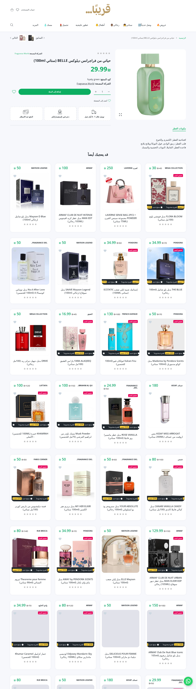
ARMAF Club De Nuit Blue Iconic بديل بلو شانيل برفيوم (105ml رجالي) (165, 655)
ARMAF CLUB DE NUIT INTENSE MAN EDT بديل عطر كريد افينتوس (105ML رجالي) (75, 218)
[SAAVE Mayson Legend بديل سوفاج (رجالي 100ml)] (75, 266)
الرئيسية (182, 37)
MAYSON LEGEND (39, 168)
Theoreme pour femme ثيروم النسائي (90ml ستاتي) (30, 581)
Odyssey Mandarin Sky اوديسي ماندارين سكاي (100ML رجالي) (75, 655)
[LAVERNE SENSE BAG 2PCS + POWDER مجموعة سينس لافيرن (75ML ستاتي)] (120, 191)
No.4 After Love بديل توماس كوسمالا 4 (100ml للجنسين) (30, 291)
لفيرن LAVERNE (131, 168)
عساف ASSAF (177, 386)
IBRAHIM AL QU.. (84, 386)
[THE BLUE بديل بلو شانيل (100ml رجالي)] (166, 266)
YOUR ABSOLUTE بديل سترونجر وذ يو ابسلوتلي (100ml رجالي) (120, 508)
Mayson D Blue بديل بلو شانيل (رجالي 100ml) (30, 218)
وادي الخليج (43, 605)
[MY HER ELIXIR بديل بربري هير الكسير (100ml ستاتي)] (75, 482)
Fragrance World (22, 53)
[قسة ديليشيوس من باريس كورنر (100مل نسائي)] (30, 482)
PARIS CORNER (40, 459)
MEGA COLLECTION (174, 168)
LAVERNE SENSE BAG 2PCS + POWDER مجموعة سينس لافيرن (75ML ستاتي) (121, 218)
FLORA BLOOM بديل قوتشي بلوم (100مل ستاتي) (165, 218)
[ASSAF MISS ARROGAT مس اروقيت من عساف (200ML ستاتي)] (166, 408)
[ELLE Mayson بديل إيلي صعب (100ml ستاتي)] (120, 554)
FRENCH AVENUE (130, 314)
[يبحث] (11, 25)
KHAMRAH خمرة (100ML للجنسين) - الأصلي (30, 435)
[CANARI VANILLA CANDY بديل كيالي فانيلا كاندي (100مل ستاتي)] (166, 482)
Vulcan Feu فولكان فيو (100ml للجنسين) (120, 362)
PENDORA (178, 243)
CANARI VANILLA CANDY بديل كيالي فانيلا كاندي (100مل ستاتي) (165, 508)
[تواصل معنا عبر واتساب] (188, 681)
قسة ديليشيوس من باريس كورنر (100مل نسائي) (30, 508)
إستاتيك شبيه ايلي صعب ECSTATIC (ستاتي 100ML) (121, 291)
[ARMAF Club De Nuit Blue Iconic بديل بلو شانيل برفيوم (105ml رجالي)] (166, 628)
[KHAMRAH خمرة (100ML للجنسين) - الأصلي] (30, 408)
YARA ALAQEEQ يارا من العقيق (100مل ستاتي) (75, 362)
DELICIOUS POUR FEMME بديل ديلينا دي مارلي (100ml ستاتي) (120, 655)
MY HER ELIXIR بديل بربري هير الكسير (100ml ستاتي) (75, 508)
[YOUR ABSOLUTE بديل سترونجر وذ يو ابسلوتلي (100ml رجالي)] (120, 482)
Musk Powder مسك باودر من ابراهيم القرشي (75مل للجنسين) (75, 435)
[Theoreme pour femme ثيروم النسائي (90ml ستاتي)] (30, 554)
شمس (180, 459)
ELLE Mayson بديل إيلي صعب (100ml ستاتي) (120, 581)
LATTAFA (43, 386)
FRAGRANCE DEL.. (39, 243)
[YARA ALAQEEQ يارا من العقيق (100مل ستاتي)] (75, 337)
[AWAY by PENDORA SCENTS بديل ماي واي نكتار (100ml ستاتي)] (75, 554)
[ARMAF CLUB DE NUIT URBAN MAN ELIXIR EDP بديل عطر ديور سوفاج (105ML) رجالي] (166, 554)
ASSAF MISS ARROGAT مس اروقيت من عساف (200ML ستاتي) (166, 435)
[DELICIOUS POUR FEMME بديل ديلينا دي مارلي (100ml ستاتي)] (120, 628)
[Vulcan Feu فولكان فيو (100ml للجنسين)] (120, 337)
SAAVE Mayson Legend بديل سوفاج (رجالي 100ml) (75, 291)
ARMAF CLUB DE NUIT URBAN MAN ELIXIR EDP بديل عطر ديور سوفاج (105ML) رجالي (165, 580)
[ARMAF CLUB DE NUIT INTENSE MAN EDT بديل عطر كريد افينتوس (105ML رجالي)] (75, 191)
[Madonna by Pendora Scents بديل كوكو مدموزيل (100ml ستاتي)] (166, 337)
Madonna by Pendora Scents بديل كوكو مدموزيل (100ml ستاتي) (166, 362)
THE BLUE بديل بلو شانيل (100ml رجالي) (165, 291)
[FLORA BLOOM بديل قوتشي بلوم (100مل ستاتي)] (166, 191)
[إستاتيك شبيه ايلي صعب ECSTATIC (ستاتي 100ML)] (120, 266)
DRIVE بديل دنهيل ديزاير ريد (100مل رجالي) (30, 362)
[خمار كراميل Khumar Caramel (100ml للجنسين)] (30, 628)
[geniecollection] (98, 10)
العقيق (89, 314)
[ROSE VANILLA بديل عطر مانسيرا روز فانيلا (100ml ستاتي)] (120, 411)
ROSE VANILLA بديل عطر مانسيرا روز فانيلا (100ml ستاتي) (120, 436)
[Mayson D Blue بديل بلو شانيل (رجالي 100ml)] (30, 191)
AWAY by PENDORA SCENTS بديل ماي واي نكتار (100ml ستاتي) (75, 581)
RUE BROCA (42, 531)
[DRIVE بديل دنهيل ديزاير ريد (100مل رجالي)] (30, 337)
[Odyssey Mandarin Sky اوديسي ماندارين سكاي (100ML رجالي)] (75, 628)
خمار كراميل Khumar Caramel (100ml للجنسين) (30, 655)
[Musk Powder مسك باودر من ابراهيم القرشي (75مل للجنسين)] (75, 408)
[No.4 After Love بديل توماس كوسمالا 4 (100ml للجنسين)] (30, 266)
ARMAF (89, 168)
